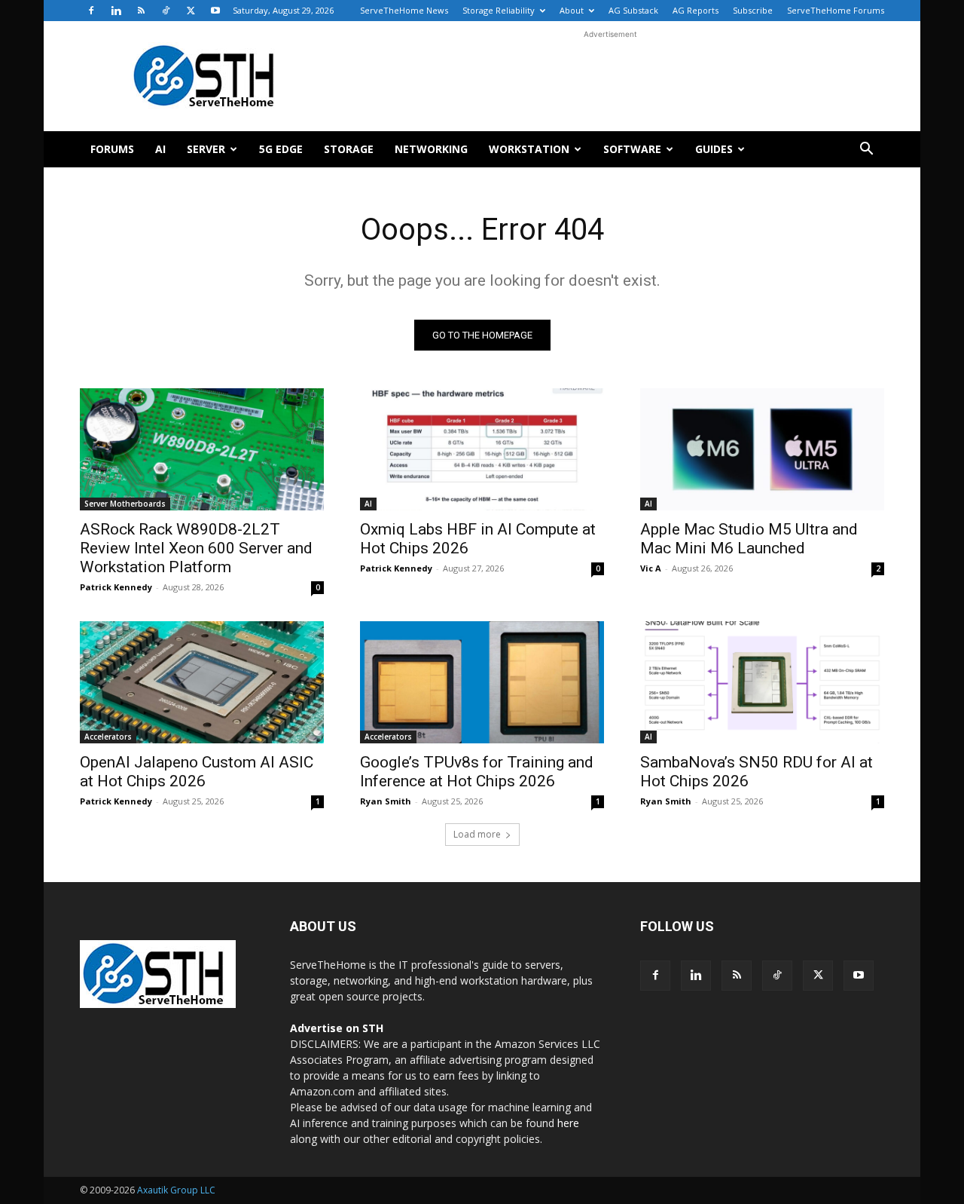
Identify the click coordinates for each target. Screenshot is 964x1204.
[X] (190, 10)
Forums (112, 149)
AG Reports (695, 10)
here (568, 1123)
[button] (866, 150)
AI (160, 149)
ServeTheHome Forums (835, 10)
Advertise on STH (336, 1028)
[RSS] (141, 10)
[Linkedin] (116, 10)
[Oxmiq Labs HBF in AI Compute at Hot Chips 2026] (482, 449)
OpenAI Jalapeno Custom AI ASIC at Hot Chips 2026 (196, 771)
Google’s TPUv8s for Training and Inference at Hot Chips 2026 (476, 771)
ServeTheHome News (404, 10)
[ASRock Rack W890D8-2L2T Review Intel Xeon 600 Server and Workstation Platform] (202, 449)
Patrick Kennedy (116, 587)
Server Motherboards (125, 503)
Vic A (650, 568)
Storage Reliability (498, 10)
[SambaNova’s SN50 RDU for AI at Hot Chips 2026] (762, 682)
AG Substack (633, 10)
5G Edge (281, 149)
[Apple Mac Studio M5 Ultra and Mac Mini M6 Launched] (762, 449)
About (572, 10)
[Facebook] (91, 10)
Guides (714, 149)
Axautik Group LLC (176, 1190)
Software (632, 149)
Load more (477, 834)
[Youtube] (215, 10)
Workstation (529, 149)
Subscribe (753, 10)
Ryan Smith (385, 801)
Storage (349, 149)
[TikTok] (165, 10)
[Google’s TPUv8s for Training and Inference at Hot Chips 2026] (482, 682)
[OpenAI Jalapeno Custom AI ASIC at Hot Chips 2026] (202, 682)
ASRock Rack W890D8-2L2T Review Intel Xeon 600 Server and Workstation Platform (196, 548)
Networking (431, 149)
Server (206, 149)
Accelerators (108, 736)
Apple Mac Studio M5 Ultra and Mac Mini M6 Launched (749, 538)
